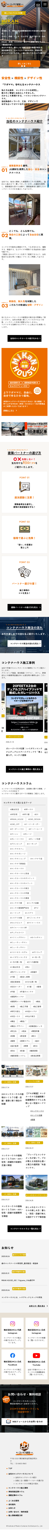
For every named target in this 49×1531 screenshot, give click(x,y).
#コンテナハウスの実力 (19, 888)
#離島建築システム (18, 1055)
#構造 (12, 1021)
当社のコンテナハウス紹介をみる (24, 338)
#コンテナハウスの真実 (19, 898)
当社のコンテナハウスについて (20, 1474)
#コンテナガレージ (18, 853)
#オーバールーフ (35, 829)
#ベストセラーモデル (18, 952)
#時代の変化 (15, 1011)
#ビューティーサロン (18, 942)
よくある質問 (13, 1501)
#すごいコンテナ (33, 917)
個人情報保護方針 (15, 1515)
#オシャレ (14, 834)
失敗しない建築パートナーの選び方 (29, 1480)
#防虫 (12, 1050)
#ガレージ (27, 834)
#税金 (24, 1031)
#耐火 (33, 1036)
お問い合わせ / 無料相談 (18, 1512)
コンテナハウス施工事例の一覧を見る (24, 769)
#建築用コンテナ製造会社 (20, 1001)
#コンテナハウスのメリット (21, 883)
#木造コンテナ (31, 1011)
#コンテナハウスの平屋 (19, 893)
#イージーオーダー (32, 824)
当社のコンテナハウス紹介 (26, 1477)
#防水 (35, 1046)
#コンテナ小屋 (16, 903)
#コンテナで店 (36, 858)
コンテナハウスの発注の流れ (26, 1483)
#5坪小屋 (26, 814)
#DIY (36, 814)
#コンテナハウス (17, 868)
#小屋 (29, 986)
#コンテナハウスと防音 (19, 873)
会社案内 (11, 1504)
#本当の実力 (30, 1016)
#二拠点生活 (15, 967)
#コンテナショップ (18, 858)
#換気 (38, 1001)
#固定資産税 (15, 982)
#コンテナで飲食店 (18, 863)
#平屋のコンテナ (26, 991)
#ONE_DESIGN (34, 819)
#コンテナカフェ (17, 849)
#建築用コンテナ (17, 996)
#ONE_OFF (14, 824)
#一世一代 (36, 957)
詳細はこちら (8, 410)
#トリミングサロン (18, 937)
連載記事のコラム (15, 1495)
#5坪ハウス (28, 809)
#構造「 (23, 1021)
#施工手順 (24, 1006)
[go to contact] (38, 4)
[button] (22, 66)
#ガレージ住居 (34, 839)
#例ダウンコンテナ (18, 972)
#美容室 (23, 1036)
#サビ (36, 908)
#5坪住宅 (13, 814)
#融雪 (12, 1041)
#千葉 (12, 977)
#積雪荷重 (35, 1031)
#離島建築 (34, 1050)
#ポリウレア (37, 952)
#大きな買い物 (31, 982)
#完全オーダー (16, 986)
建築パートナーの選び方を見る (24, 607)
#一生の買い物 (16, 962)
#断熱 (12, 1006)
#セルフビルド (16, 922)
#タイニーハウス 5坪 (18, 927)
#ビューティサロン (18, 947)
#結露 (12, 1036)
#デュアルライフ (17, 932)
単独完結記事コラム (16, 1491)
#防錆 (22, 1050)
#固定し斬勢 (25, 977)
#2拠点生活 (14, 809)
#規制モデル (25, 1041)
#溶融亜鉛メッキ (35, 1026)
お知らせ (11, 1508)
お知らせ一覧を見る (37, 1306)
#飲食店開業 (35, 1055)
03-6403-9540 (21, 1463)
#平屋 (12, 991)
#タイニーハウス (33, 922)
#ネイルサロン (36, 937)
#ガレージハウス (17, 839)
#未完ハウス (15, 1016)
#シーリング (15, 913)
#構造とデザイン (17, 1026)
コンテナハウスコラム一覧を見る (24, 1228)
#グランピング (16, 844)
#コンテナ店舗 (33, 903)
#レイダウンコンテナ (18, 957)
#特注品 (13, 1031)
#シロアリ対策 (16, 917)
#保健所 (34, 972)
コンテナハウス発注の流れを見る (24, 643)
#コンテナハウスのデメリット (22, 878)
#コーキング (32, 844)
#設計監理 (14, 1046)
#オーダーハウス (17, 829)
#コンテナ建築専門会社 (19, 908)
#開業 (25, 1046)
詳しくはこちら (24, 57)
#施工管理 (37, 1006)
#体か (27, 967)
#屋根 (39, 986)
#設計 (37, 1041)
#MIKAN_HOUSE (16, 819)
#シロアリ (29, 913)
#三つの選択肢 (33, 962)
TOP (10, 1468)
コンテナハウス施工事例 (18, 1488)
